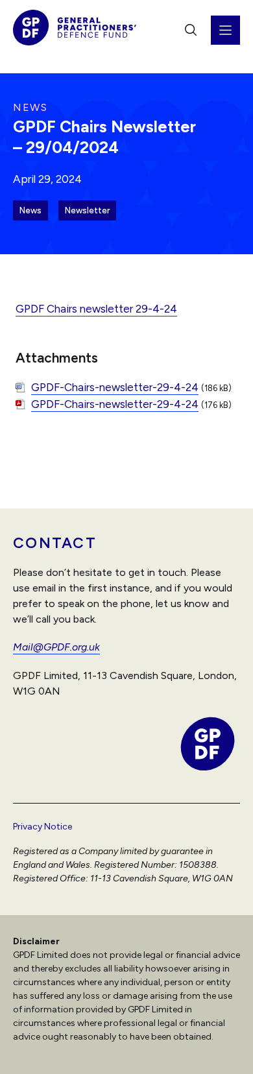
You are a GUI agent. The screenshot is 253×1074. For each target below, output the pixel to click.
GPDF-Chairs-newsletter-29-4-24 (115, 387)
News (30, 210)
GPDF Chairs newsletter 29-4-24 (96, 308)
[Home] (74, 30)
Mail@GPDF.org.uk (56, 647)
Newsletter (87, 210)
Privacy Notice (42, 826)
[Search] (190, 29)
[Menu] (225, 30)
